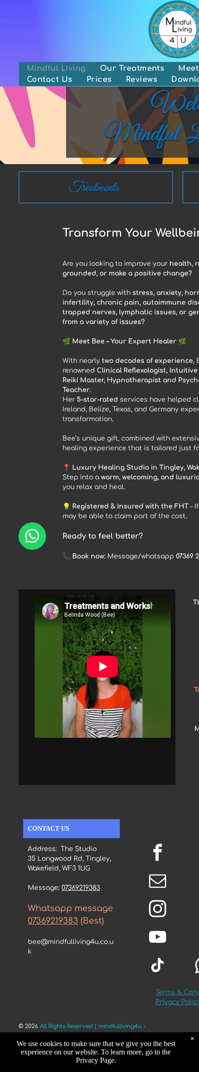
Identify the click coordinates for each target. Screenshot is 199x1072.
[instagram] (157, 910)
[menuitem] (56, 68)
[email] (157, 882)
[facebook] (157, 853)
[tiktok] (157, 966)
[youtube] (157, 938)
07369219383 (81, 887)
